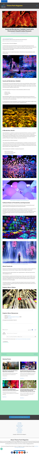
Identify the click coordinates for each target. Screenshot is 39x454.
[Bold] (7, 336)
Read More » (5, 378)
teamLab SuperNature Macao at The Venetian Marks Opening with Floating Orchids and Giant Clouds (28, 390)
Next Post (36, 354)
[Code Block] (17, 336)
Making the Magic (19, 426)
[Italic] (8, 336)
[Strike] (11, 336)
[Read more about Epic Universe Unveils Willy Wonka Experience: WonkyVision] (11, 365)
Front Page (19, 422)
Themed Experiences (19, 425)
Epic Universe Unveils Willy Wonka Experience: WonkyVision (10, 371)
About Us (19, 427)
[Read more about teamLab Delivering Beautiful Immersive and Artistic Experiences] (11, 384)
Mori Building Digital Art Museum (13, 316)
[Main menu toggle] (37, 6)
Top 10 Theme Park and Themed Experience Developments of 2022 (28, 371)
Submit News (19, 432)
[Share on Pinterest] (19, 452)
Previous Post (3, 354)
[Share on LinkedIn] (17, 452)
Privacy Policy (19, 431)
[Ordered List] (13, 336)
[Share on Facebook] (12, 452)
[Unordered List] (14, 336)
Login (35, 329)
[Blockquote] (16, 336)
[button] (19, 417)
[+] (21, 336)
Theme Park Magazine (15, 5)
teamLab (9, 315)
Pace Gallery (10, 318)
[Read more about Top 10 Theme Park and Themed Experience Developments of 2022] (28, 365)
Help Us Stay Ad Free (4, 1)
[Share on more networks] (25, 452)
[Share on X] (14, 452)
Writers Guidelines (19, 430)
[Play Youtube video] (19, 299)
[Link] (18, 336)
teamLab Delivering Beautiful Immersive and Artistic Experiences (10, 390)
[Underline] (10, 336)
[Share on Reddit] (22, 452)
